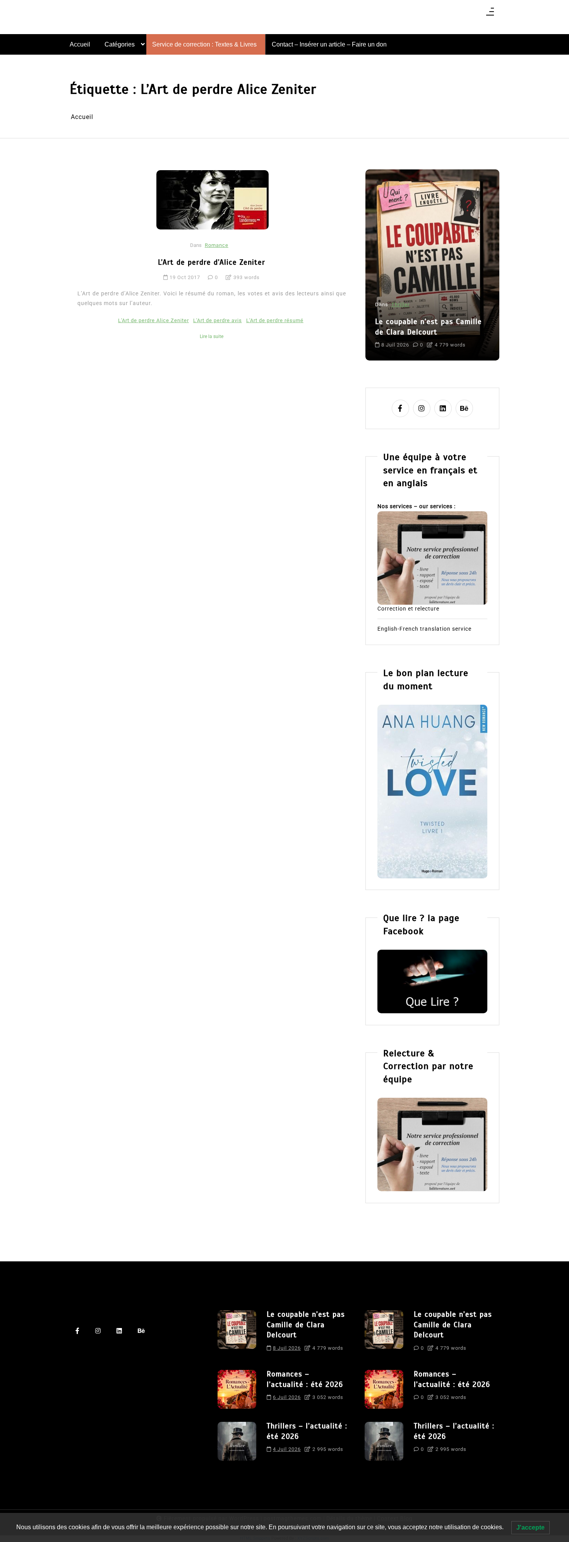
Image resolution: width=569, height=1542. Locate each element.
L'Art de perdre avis (217, 320)
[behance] (464, 408)
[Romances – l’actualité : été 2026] (237, 1389)
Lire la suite (211, 336)
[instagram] (421, 408)
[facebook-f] (400, 408)
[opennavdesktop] (490, 14)
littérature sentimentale (449, 338)
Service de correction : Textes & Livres (204, 44)
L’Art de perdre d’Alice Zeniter (211, 262)
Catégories (120, 44)
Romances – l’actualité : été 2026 (468, 307)
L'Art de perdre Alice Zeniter (153, 320)
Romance (216, 245)
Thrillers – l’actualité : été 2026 (307, 1431)
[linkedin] (443, 408)
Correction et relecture (408, 608)
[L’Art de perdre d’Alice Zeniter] (212, 199)
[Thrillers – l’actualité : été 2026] (237, 1441)
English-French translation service (424, 629)
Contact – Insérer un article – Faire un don (329, 44)
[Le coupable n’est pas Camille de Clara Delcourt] (237, 1333)
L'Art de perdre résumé (274, 320)
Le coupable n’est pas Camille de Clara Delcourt (306, 1324)
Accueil (80, 44)
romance (494, 338)
